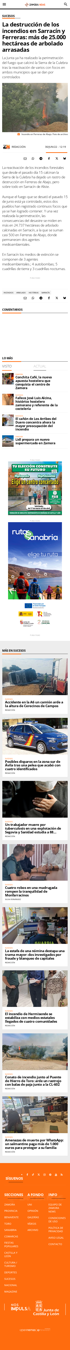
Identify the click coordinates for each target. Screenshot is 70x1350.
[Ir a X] (39, 1175)
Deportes (10, 1272)
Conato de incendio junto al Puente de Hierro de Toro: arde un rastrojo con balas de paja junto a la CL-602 (33, 1081)
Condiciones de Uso (57, 1219)
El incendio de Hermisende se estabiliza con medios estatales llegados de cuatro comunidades (31, 1018)
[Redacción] (6, 147)
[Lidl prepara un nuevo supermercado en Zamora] (8, 441)
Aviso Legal (56, 1237)
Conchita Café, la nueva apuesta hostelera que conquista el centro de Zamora (33, 382)
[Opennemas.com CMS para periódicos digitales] (35, 1330)
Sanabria (10, 1230)
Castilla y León (10, 1254)
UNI (29, 1204)
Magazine (10, 1291)
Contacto (55, 1244)
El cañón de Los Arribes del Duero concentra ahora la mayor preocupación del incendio (36, 424)
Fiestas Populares (11, 1244)
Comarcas (11, 1236)
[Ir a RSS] (62, 1175)
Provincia (10, 1210)
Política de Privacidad (55, 1229)
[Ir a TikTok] (33, 1175)
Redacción (18, 146)
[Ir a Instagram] (44, 1175)
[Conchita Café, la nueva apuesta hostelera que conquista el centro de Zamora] (8, 378)
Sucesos (8, 16)
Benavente (11, 1217)
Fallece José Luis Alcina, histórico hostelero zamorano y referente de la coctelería (36, 403)
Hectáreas (33, 292)
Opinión (32, 1210)
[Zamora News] (35, 4)
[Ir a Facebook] (27, 1175)
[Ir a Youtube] (56, 1175)
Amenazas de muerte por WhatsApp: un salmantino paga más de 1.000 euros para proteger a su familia (34, 1144)
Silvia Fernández (13, 899)
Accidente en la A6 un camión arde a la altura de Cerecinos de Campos (34, 704)
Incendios (8, 292)
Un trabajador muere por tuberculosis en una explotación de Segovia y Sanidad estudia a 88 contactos (33, 830)
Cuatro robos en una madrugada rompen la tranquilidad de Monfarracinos (31, 891)
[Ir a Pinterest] (50, 1175)
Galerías (33, 1217)
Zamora (9, 1204)
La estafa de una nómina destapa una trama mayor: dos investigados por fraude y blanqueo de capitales (34, 955)
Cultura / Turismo (10, 1264)
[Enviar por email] (25, 158)
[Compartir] (33, 158)
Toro (7, 1223)
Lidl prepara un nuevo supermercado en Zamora (35, 441)
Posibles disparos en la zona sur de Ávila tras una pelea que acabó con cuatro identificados (32, 765)
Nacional (10, 1285)
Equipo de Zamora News (55, 1208)
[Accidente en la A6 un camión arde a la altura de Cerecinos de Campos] (35, 676)
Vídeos (31, 1223)
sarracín (45, 292)
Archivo (32, 1230)
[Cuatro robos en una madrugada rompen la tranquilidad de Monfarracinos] (35, 862)
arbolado (21, 292)
